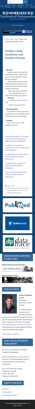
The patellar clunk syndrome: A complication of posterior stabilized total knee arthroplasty (17, 148)
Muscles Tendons (24, 188)
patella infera (13, 105)
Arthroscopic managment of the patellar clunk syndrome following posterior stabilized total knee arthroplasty (17, 139)
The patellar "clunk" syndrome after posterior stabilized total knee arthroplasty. (15, 165)
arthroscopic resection (14, 123)
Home (1, 6)
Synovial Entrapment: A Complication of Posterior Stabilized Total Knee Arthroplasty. (16, 157)
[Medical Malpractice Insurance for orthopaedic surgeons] (17, 33)
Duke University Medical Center (18, 403)
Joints (9, 186)
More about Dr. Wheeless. (11, 334)
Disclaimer (5, 389)
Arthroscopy (10, 188)
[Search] (25, 2)
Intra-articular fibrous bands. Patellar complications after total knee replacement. (15, 174)
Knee (12, 186)
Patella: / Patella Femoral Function (17, 190)
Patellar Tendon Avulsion (14, 193)
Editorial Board (7, 392)
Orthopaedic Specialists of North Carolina (15, 324)
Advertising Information (9, 395)
